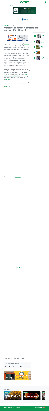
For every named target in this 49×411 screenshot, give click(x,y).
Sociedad (6, 392)
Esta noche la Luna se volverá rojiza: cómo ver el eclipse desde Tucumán (12, 397)
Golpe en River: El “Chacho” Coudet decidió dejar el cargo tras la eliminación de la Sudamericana (31, 397)
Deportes (7, 25)
